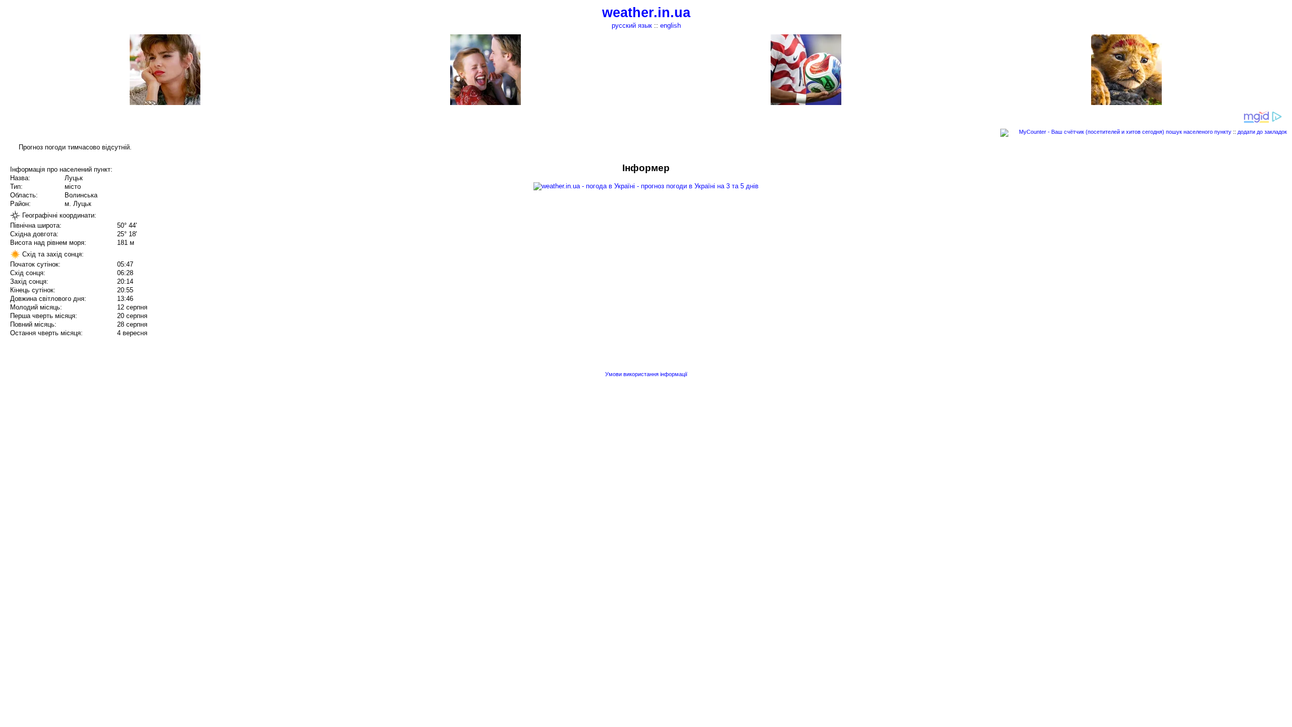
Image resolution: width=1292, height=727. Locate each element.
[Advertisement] (1190, 233)
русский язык (632, 25)
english (670, 25)
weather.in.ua (646, 12)
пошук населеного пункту (1198, 132)
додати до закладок (1262, 132)
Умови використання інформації (646, 374)
